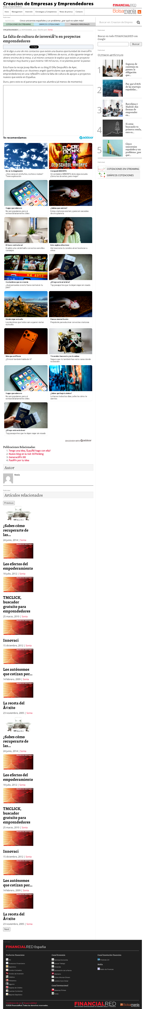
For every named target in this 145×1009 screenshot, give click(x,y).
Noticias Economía (61, 960)
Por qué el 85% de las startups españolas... (133, 86)
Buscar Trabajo (59, 963)
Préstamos (12, 981)
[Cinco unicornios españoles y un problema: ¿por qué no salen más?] (113, 148)
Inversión (29, 11)
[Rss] (139, 12)
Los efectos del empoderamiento (18, 566)
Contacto (79, 11)
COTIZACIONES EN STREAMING (18, 24)
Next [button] (6, 929)
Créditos (11, 977)
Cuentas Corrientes (15, 991)
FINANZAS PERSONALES (80, 24)
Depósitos (12, 967)
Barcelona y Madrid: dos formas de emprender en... (132, 109)
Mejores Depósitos (15, 995)
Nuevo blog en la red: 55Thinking (26, 453)
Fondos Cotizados (15, 970)
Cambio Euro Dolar (61, 981)
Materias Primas (60, 990)
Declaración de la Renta (63, 970)
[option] (18, 523)
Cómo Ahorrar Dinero (62, 977)
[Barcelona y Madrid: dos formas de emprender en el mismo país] (113, 108)
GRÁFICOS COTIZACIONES (49, 24)
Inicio (7, 11)
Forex (56, 994)
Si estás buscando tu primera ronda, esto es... (133, 128)
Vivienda (57, 967)
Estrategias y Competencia (46, 11)
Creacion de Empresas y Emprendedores (48, 4)
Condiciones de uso (14, 1003)
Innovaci (11, 640)
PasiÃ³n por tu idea (19, 460)
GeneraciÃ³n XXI (17, 457)
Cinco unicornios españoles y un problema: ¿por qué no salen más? (52, 20)
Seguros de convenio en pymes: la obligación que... (132, 69)
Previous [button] (9, 502)
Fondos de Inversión (16, 974)
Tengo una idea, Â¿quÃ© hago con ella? (30, 450)
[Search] (138, 22)
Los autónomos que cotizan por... (17, 671)
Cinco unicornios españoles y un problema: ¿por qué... (133, 149)
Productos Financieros (16, 963)
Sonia (50, 29)
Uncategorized (10, 29)
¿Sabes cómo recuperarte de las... (15, 530)
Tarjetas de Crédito (15, 988)
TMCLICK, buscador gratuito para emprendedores (16, 604)
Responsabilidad (30, 1003)
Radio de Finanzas (107, 969)
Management (17, 11)
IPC (9, 960)
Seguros (11, 984)
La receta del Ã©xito (13, 705)
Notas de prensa (66, 11)
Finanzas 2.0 (104, 960)
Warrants (57, 974)
